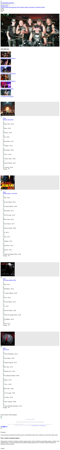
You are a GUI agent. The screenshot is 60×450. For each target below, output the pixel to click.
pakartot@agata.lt (35, 425)
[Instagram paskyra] (1, 426)
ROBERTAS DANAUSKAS (8, 58)
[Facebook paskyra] (2, 426)
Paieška (43, 7)
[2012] (8, 345)
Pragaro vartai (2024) (8, 119)
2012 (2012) (6, 349)
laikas (4, 118)
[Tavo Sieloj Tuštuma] (8, 275)
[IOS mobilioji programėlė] (3, 426)
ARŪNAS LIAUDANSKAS (8, 81)
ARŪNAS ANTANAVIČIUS (8, 73)
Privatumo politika (30, 419)
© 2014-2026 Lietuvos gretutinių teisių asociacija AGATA (30, 422)
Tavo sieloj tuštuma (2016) (9, 280)
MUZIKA (11, 2)
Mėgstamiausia (12, 7)
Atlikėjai (22, 7)
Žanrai (18, 7)
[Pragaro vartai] (8, 115)
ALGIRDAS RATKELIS (7, 96)
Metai (7, 7)
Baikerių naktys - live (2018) (10, 193)
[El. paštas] (6, 426)
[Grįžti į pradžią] (1, 1)
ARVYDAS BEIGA (6, 66)
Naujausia (3, 7)
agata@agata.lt (42, 425)
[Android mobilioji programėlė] (5, 426)
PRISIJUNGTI (4, 6)
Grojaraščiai (38, 7)
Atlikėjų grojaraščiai (29, 7)
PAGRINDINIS (5, 2)
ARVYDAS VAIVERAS (7, 88)
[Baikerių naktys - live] (8, 189)
